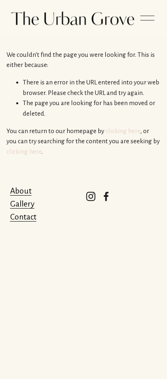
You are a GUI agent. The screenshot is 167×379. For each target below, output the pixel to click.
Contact (23, 217)
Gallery (22, 204)
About (21, 191)
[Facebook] (106, 196)
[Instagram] (91, 196)
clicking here (122, 130)
